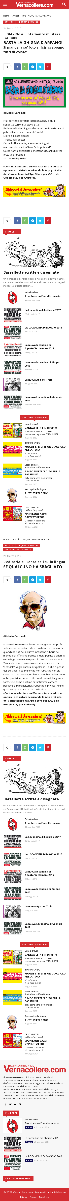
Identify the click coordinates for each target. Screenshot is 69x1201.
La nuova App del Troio (38, 379)
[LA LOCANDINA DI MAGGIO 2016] (12, 332)
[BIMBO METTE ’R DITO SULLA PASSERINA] (12, 471)
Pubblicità (44, 1197)
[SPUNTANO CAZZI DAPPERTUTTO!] (12, 513)
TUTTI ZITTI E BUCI (37, 493)
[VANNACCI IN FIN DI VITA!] (12, 430)
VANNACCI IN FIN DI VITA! (41, 427)
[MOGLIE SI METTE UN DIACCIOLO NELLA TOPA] (12, 449)
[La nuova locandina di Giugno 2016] (12, 367)
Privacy (23, 1197)
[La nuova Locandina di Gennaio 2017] (12, 401)
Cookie (33, 1197)
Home (6, 15)
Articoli (16, 15)
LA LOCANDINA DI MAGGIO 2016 (43, 327)
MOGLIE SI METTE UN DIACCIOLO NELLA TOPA (45, 448)
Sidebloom (60, 1192)
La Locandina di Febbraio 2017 (43, 310)
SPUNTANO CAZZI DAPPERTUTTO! (36, 515)
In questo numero (28, 22)
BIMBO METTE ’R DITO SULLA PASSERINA (42, 473)
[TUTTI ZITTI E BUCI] (12, 495)
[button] (64, 4)
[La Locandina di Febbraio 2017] (12, 314)
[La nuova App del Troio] (12, 384)
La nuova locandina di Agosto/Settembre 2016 (39, 346)
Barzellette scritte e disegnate (31, 272)
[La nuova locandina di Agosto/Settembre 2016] (12, 349)
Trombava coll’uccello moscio (42, 296)
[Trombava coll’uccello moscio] (12, 297)
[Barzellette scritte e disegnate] (34, 252)
